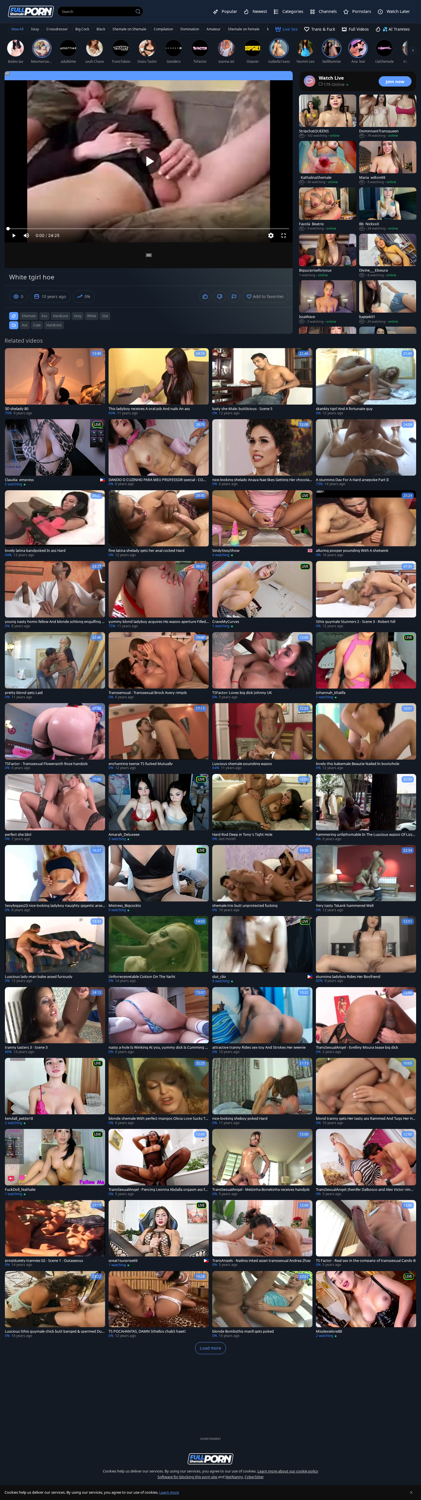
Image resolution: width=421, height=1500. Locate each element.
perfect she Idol (18, 834)
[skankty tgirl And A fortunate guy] (366, 382)
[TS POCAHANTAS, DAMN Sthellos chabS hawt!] (159, 1305)
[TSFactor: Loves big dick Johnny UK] (262, 666)
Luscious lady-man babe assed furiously (38, 977)
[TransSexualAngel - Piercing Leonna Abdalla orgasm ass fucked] (159, 1163)
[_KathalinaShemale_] (327, 163)
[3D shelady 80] (55, 382)
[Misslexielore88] (366, 1305)
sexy (77, 315)
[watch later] (11, 355)
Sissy (35, 29)
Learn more (169, 1492)
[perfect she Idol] (55, 808)
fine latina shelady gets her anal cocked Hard (146, 550)
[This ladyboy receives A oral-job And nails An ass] (159, 382)
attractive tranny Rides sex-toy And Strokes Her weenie (259, 1047)
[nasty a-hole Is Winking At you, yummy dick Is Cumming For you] (159, 1021)
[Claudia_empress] (55, 453)
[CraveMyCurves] (262, 595)
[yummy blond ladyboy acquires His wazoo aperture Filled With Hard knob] (159, 595)
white (91, 315)
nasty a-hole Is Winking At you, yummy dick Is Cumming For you (158, 1047)
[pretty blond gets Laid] (55, 666)
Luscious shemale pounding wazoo (242, 764)
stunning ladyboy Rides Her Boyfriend (348, 977)
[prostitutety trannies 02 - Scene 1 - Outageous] (55, 1234)
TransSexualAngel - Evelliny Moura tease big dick (357, 1047)
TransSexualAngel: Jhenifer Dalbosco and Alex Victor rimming (365, 1189)
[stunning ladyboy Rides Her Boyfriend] (366, 950)
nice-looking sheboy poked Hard (239, 1118)
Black (101, 29)
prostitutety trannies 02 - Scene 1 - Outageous (44, 1260)
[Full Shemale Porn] (31, 11)
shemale (29, 315)
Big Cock (82, 29)
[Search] (138, 11)
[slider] (148, 228)
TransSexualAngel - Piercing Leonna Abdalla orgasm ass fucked (159, 1189)
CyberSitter (254, 1476)
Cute (37, 325)
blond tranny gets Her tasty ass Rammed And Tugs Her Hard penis (366, 1118)
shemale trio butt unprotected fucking (245, 905)
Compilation (163, 29)
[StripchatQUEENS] (327, 116)
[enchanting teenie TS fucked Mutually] (159, 737)
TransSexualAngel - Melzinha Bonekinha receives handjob (261, 1189)
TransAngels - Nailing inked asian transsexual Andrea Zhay (261, 1260)
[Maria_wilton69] (387, 163)
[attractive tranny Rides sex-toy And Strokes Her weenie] (262, 1021)
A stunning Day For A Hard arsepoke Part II (352, 480)
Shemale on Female (243, 29)
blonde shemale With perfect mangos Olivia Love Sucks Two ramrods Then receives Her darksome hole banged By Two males (158, 1118)
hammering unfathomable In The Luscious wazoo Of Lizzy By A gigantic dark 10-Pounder (365, 834)
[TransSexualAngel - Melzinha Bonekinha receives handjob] (262, 1163)
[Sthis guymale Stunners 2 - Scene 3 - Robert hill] (366, 595)
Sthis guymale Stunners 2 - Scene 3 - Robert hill (355, 621)
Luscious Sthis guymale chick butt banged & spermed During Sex (54, 1331)
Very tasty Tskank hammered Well (344, 905)
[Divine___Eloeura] (387, 255)
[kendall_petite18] (55, 1092)
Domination (189, 29)
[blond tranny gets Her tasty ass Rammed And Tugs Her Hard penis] (366, 1092)
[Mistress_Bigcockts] (159, 879)
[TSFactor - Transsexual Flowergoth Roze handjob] (55, 737)
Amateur (213, 29)
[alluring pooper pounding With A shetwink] (366, 524)
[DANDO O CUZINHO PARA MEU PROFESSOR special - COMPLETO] (159, 453)
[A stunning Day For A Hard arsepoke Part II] (366, 453)
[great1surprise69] (159, 1234)
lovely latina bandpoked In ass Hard (35, 550)
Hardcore (54, 325)
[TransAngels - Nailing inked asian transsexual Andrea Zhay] (262, 1234)
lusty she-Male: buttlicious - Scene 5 (242, 409)
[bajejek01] (387, 302)
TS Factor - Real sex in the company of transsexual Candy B (366, 1260)
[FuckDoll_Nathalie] (55, 1163)
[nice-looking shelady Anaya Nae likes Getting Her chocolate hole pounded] (262, 453)
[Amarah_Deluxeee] (159, 808)
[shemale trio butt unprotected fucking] (262, 879)
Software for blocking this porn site (188, 1476)
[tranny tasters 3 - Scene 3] (55, 1021)
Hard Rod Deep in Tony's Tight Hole (242, 834)
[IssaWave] (327, 302)
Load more (210, 1348)
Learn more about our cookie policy (287, 1471)
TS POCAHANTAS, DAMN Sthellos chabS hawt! (147, 1331)
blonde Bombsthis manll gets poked (243, 1331)
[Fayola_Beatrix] (327, 209)
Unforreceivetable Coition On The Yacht (142, 977)
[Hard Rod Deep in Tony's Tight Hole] (262, 808)
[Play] (149, 161)
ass (44, 315)
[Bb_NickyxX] (387, 209)
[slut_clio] (262, 950)
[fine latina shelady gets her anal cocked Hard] (159, 524)
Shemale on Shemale (129, 29)
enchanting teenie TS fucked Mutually (141, 764)
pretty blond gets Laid (24, 693)
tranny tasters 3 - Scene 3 (26, 1047)
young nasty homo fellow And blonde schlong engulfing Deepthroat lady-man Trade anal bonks (54, 621)
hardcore (60, 315)
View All (17, 29)
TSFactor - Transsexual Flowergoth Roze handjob (46, 764)
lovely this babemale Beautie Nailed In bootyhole (357, 764)
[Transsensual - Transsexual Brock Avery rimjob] (159, 666)
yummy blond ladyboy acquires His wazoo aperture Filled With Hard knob (157, 621)
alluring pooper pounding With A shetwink (352, 550)
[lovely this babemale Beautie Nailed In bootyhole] (366, 737)
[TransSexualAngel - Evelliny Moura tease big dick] (366, 1021)
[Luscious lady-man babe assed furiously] (55, 950)
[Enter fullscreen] (283, 235)
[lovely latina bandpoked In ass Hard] (55, 524)
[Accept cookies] (411, 1492)
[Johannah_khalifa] (366, 666)
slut (105, 315)
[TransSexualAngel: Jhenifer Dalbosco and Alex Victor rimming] (366, 1163)
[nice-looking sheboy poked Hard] (262, 1092)
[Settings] (271, 235)
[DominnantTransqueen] (387, 116)
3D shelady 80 (16, 409)
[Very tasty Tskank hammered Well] (366, 879)
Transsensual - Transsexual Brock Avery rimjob (148, 693)
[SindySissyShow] (262, 524)
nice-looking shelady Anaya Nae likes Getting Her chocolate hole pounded (261, 480)
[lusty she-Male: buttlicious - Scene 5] (262, 382)
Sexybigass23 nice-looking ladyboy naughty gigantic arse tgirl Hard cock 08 (55, 905)
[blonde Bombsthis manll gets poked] (262, 1305)
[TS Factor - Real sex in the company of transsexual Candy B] (366, 1234)
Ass (24, 325)
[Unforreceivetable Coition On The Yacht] (159, 950)
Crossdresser (57, 29)
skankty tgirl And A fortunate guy (344, 409)
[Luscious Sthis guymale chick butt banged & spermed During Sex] (55, 1305)
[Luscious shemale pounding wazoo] (262, 737)
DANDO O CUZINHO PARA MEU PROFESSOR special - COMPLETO (159, 480)
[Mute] (26, 235)
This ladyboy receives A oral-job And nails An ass (149, 409)
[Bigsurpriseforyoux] (327, 255)
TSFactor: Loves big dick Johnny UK (242, 693)
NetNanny (234, 1476)
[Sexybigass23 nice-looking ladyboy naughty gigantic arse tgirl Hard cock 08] (55, 879)
